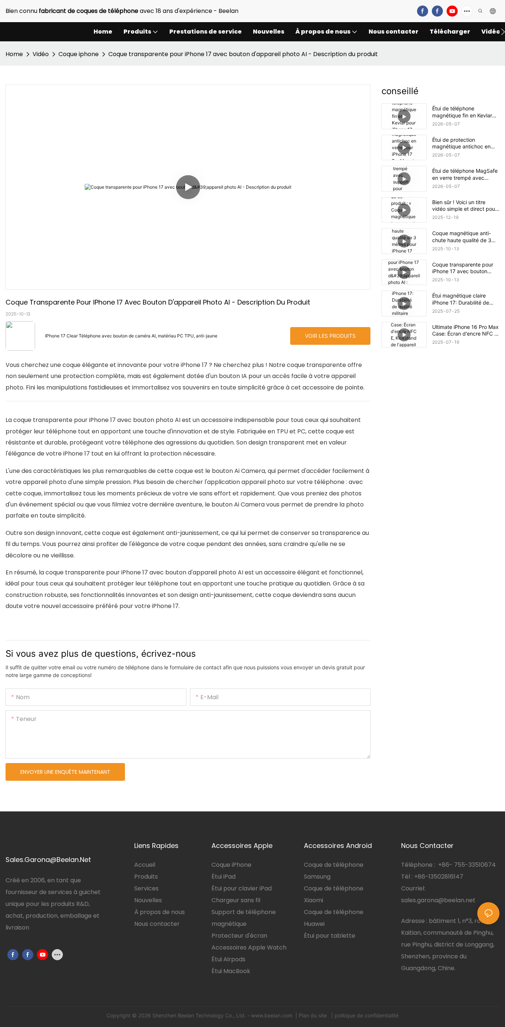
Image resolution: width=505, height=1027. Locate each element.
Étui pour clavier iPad (241, 888)
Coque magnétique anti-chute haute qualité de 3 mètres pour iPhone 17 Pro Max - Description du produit (464, 236)
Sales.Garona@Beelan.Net (48, 859)
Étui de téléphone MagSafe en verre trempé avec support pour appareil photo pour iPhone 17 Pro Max (465, 174)
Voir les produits (330, 336)
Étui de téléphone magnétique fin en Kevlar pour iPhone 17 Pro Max (462, 111)
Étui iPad (223, 876)
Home (14, 54)
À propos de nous (159, 912)
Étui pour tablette (329, 935)
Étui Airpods (228, 959)
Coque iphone (78, 54)
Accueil (144, 865)
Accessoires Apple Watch (249, 947)
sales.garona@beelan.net (438, 900)
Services (146, 888)
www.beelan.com (272, 1015)
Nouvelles (148, 900)
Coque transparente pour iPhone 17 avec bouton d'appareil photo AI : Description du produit (462, 268)
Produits (146, 876)
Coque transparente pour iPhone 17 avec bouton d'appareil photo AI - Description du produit (243, 54)
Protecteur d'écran (239, 935)
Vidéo (41, 54)
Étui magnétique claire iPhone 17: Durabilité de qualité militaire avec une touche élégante (462, 299)
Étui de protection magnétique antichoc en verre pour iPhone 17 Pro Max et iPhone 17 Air (462, 143)
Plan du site (313, 1015)
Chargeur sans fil (235, 900)
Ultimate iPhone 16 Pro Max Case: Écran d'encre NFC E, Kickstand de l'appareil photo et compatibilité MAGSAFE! (465, 330)
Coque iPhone (231, 865)
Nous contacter (157, 924)
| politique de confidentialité (364, 1015)
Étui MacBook (230, 971)
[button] (503, 31)
